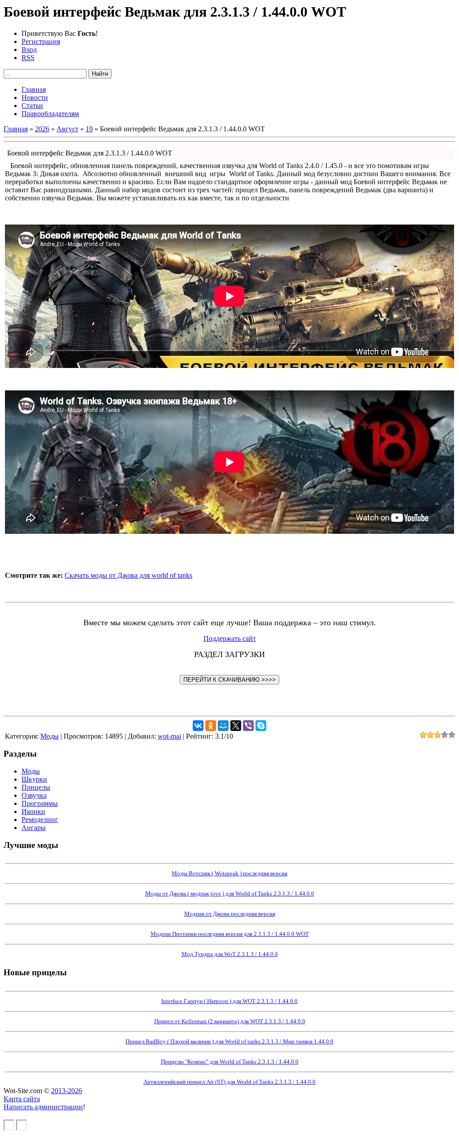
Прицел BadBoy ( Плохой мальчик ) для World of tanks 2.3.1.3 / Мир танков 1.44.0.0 (229, 1041)
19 (89, 129)
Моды (49, 736)
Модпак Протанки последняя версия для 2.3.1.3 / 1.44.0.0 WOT (230, 933)
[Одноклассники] (210, 725)
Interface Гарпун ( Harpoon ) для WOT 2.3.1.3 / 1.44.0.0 (229, 1001)
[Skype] (260, 725)
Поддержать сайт (230, 638)
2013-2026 (66, 1090)
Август (67, 129)
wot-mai (169, 736)
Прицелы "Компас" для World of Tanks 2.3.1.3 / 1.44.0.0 (230, 1061)
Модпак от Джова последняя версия (229, 913)
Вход (29, 49)
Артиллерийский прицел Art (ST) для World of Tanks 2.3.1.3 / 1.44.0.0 (229, 1081)
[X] (235, 725)
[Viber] (248, 725)
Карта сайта (22, 1099)
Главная (16, 129)
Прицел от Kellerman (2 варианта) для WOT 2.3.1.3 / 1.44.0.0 (229, 1021)
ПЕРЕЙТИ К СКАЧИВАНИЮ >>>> (229, 679)
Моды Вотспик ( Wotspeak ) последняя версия (229, 873)
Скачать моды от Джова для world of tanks (128, 575)
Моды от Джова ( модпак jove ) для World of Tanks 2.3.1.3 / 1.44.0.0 (229, 893)
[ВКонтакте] (198, 725)
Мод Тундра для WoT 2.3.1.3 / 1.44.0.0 (230, 954)
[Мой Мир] (223, 725)
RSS (28, 57)
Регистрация (41, 41)
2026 (42, 129)
